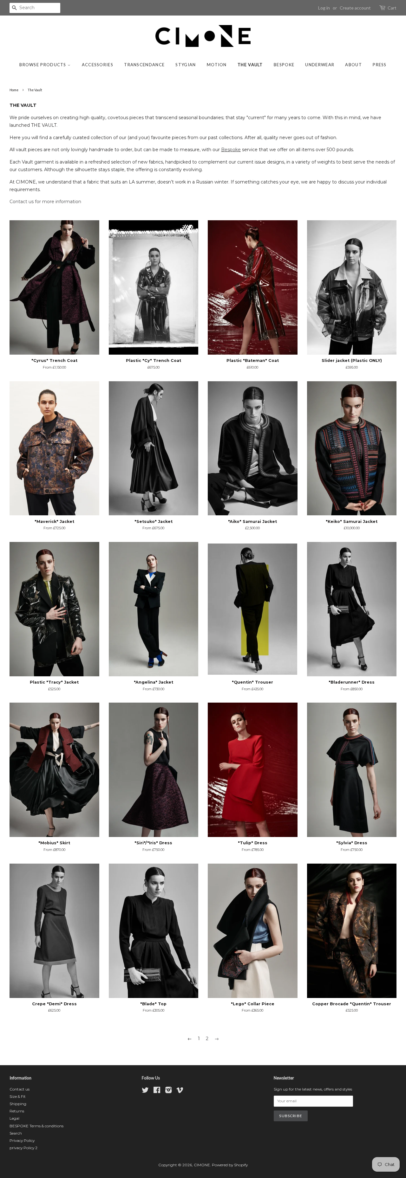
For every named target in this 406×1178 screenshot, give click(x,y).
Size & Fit (18, 1096)
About (353, 64)
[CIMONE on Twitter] (145, 1091)
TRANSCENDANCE (144, 64)
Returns (17, 1111)
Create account (355, 7)
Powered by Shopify (230, 1164)
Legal (14, 1118)
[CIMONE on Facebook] (156, 1091)
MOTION (217, 64)
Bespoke (231, 149)
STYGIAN (185, 64)
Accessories (97, 64)
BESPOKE (284, 64)
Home (14, 90)
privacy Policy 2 (23, 1147)
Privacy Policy (22, 1140)
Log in (324, 7)
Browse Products (43, 64)
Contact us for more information (45, 201)
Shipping (18, 1103)
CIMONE (202, 1164)
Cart (392, 7)
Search (16, 1133)
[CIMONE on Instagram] (168, 1091)
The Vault (250, 64)
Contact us (19, 1089)
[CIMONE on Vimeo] (179, 1091)
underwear (319, 64)
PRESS (380, 64)
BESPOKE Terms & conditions (36, 1125)
